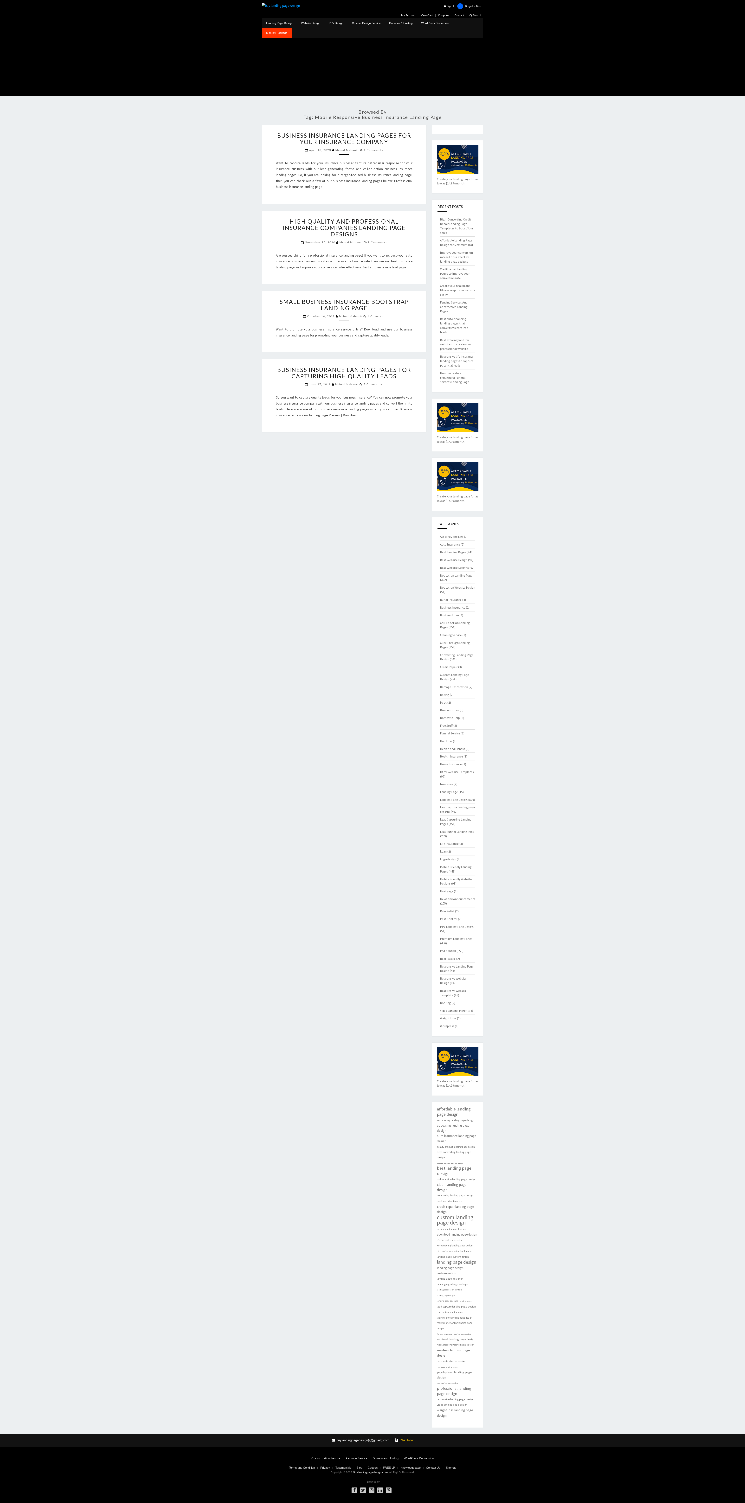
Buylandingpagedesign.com (370, 1472)
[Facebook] (354, 1490)
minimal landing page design (456, 1339)
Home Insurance (451, 764)
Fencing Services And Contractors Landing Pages (454, 306)
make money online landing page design (454, 1325)
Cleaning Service (451, 635)
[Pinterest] (389, 1490)
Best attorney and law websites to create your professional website (455, 344)
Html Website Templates (457, 772)
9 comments (377, 242)
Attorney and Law (451, 537)
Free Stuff (446, 725)
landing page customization (453, 1256)
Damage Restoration (454, 687)
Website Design (310, 23)
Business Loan (449, 615)
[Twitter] (363, 1490)
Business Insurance (452, 607)
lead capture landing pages (450, 1312)
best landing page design (454, 1171)
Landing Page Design (279, 23)
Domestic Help (450, 718)
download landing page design (457, 1234)
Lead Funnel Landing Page (457, 832)
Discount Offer (449, 710)
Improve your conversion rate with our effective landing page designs (456, 257)
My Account (408, 15)
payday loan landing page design (454, 1374)
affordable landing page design (453, 1111)
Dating (444, 695)
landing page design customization (450, 1270)
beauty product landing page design (456, 1146)
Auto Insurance (450, 544)
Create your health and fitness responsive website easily (457, 290)
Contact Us (433, 1467)
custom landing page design (455, 1220)
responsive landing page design (455, 1399)
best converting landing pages (450, 1163)
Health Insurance (451, 756)
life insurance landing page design (454, 1317)
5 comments (373, 384)
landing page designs (446, 1295)
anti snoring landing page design (455, 1120)
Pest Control (448, 919)
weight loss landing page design (455, 1412)
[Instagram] (371, 1490)
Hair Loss (446, 741)
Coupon (373, 1467)
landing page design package (452, 1284)
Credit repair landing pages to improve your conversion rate (455, 273)
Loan (443, 851)
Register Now (473, 6)
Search (477, 15)
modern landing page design (453, 1353)
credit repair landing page (449, 1201)
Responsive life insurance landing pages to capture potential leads (457, 361)
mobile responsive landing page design (455, 1344)
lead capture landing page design (456, 1306)
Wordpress (447, 1026)
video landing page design (452, 1404)
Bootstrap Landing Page (456, 575)
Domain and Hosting (385, 1458)
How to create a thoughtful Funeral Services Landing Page (454, 377)
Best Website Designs (454, 568)
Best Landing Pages (453, 552)
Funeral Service (450, 733)
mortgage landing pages (447, 1367)
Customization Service (325, 1458)
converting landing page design (455, 1195)
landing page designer (450, 1278)
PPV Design (336, 23)
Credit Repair (448, 667)
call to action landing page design (456, 1179)
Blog (359, 1467)
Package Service (356, 1458)
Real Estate (448, 959)
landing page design (456, 1262)
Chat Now (406, 1440)
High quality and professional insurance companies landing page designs (344, 228)
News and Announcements (457, 899)
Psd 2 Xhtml (448, 951)
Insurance (446, 784)
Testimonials (343, 1467)
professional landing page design (454, 1391)
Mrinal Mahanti (347, 150)
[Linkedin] (380, 1490)
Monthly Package (276, 32)
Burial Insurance (451, 600)
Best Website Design (453, 560)
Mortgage (446, 891)
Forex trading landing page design (455, 1245)
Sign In (451, 6)
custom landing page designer (451, 1229)
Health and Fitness (452, 749)
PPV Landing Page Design (457, 927)
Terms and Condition (302, 1467)
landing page (466, 1251)
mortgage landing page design (451, 1361)
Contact (459, 15)
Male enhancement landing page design (454, 1334)
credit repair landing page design (455, 1209)
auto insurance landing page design (456, 1138)
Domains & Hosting (401, 23)
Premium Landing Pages (456, 939)
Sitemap (451, 1467)
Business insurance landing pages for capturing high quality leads (344, 373)
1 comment (376, 316)
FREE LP (389, 1467)
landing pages (465, 1301)
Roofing (445, 1003)
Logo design (448, 859)
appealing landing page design (453, 1128)
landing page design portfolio (449, 1290)
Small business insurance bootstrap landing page (344, 304)
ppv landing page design (447, 1383)
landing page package (447, 1301)
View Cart (427, 15)
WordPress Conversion (435, 23)
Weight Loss (448, 1018)
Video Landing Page (453, 1011)
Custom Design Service (366, 23)
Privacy (325, 1467)
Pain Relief (447, 911)
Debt (443, 702)
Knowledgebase (410, 1467)
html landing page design (448, 1251)
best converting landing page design (454, 1154)
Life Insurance (449, 844)
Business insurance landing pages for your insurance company (344, 138)
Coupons (443, 15)
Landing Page (449, 792)
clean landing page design (452, 1187)
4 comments (373, 150)
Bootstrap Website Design (457, 587)
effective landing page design (449, 1240)
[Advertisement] (372, 67)
